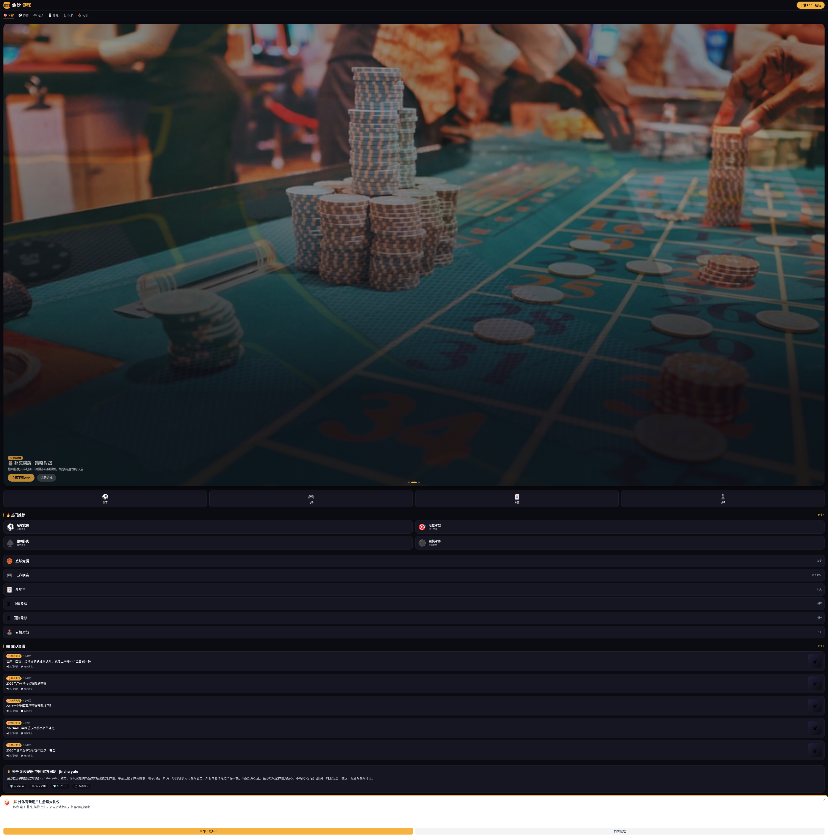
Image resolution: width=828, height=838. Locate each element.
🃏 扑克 (53, 15)
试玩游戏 (47, 478)
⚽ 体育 (23, 15)
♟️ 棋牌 (68, 15)
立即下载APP (21, 478)
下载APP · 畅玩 (810, 5)
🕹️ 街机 (83, 15)
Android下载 (17, 814)
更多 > (821, 514)
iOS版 (35, 814)
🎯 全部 (8, 15)
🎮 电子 (38, 15)
